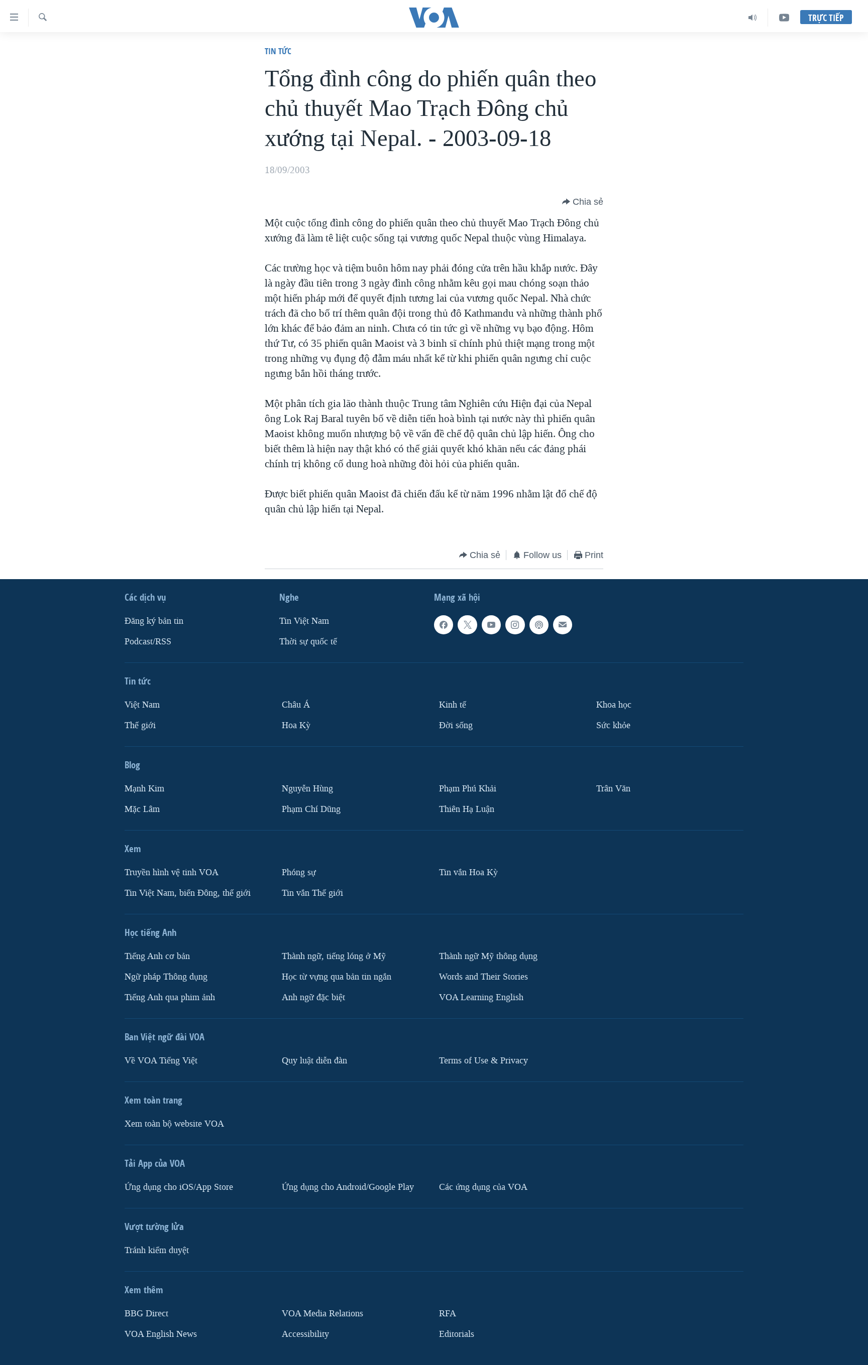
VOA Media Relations (322, 1313)
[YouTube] (784, 18)
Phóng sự (299, 872)
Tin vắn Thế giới (312, 893)
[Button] (582, 201)
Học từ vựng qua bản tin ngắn (336, 977)
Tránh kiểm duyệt (157, 1250)
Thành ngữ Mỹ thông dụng (488, 956)
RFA (447, 1313)
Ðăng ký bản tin (154, 621)
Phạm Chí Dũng (311, 809)
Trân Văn (613, 788)
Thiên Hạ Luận (466, 809)
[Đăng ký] (562, 624)
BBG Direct (146, 1313)
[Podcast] (539, 624)
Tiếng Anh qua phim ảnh (170, 997)
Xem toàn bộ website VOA (174, 1124)
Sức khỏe (613, 725)
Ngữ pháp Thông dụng (166, 977)
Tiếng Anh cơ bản (157, 956)
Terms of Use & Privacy (483, 1060)
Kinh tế (452, 705)
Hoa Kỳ (296, 725)
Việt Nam (142, 705)
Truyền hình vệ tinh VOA (172, 872)
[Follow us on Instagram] (514, 624)
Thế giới (140, 725)
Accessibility (305, 1334)
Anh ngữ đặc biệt (313, 997)
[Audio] (752, 18)
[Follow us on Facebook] (443, 624)
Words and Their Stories (483, 977)
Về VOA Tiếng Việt (161, 1060)
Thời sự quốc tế (308, 641)
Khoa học (613, 705)
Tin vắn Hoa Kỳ (468, 872)
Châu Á (296, 705)
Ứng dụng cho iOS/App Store (179, 1187)
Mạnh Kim (144, 788)
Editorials (456, 1334)
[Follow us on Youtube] (491, 624)
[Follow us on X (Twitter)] (467, 624)
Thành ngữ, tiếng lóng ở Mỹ (334, 956)
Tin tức (278, 51)
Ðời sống (456, 725)
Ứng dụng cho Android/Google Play (348, 1187)
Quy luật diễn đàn (314, 1060)
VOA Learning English (481, 997)
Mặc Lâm (142, 809)
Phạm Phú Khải (467, 788)
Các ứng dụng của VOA (483, 1187)
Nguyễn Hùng (307, 788)
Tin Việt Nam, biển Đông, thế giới (188, 893)
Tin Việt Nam (304, 621)
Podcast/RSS (148, 641)
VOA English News (161, 1334)
